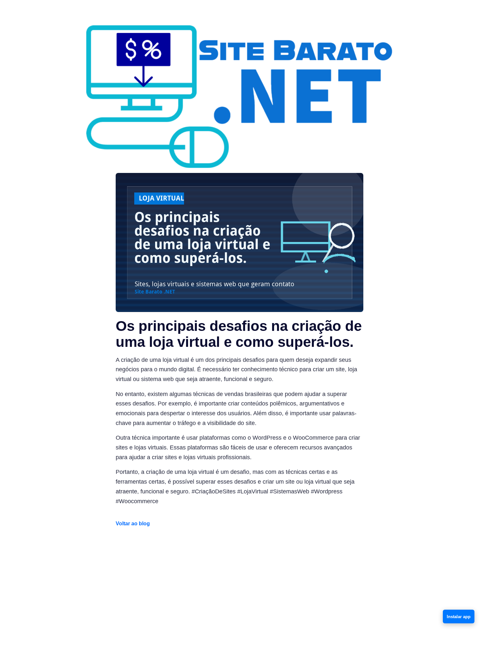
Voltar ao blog (133, 523)
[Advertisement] (239, 582)
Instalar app (459, 616)
